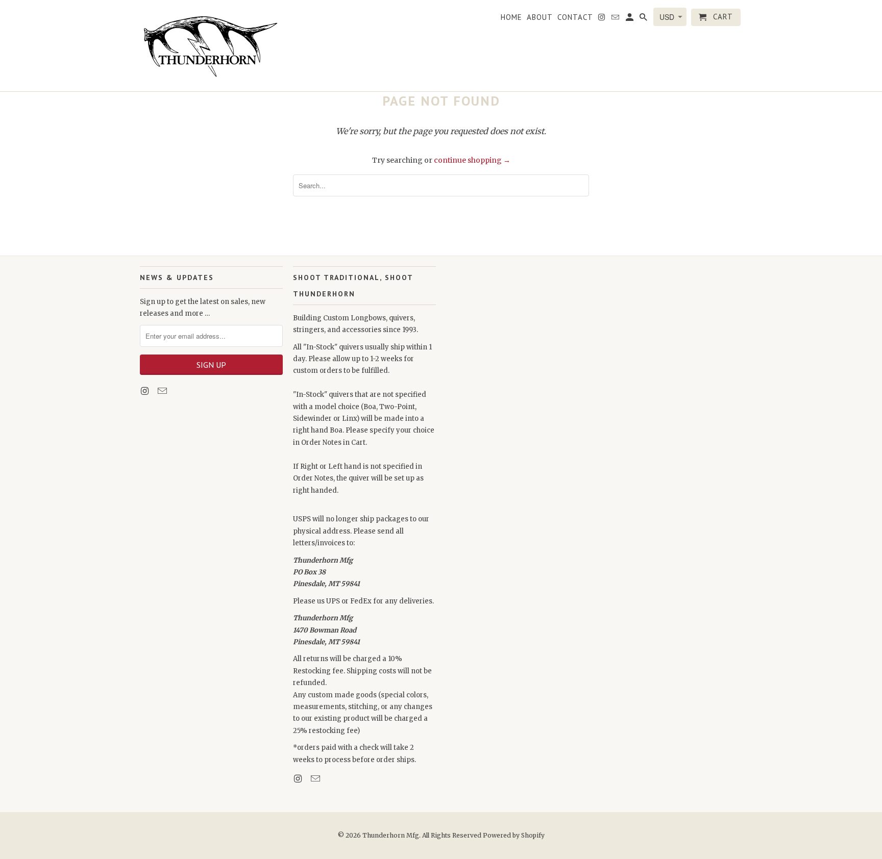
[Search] (644, 19)
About (540, 17)
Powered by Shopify (514, 835)
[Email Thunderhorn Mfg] (163, 391)
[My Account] (630, 19)
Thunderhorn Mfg (390, 835)
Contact (575, 17)
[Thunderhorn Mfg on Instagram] (145, 391)
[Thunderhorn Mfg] (211, 46)
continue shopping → (472, 160)
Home (511, 17)
